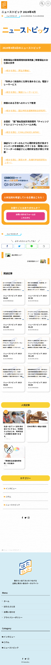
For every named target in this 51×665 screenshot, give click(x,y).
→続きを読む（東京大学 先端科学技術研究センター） (26, 161)
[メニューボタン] (48, 4)
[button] (7, 246)
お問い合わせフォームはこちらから (25, 216)
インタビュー (11, 488)
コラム (8, 496)
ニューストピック (12, 16)
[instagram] (28, 517)
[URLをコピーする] (43, 246)
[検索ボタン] (42, 4)
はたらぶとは (9, 606)
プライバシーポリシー (13, 617)
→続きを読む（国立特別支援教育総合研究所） (26, 110)
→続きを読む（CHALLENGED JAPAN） (22, 132)
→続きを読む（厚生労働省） (18, 70)
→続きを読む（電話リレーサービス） (22, 92)
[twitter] (25, 517)
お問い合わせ (9, 612)
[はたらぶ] (4, 5)
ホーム (6, 601)
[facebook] (22, 517)
